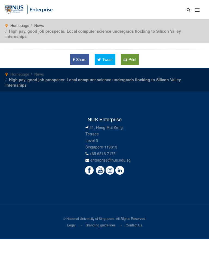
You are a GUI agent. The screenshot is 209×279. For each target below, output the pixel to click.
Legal (71, 225)
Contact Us (134, 225)
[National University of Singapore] (14, 9)
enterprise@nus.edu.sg (110, 160)
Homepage (19, 25)
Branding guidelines (101, 225)
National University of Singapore (90, 218)
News (39, 25)
